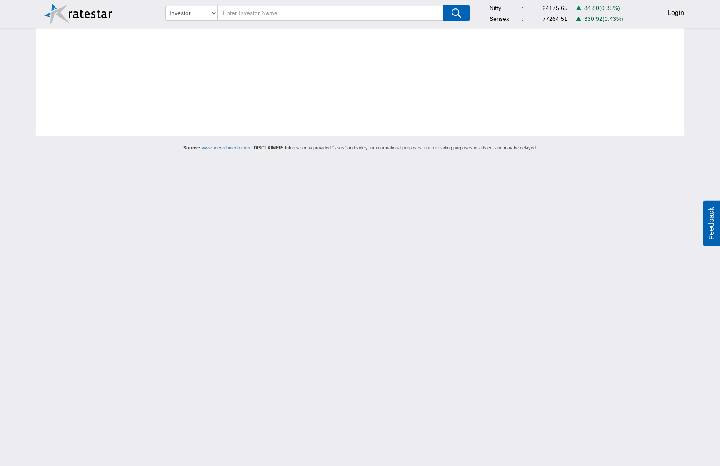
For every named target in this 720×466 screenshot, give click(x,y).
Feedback (711, 223)
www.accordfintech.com (226, 147)
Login (676, 12)
